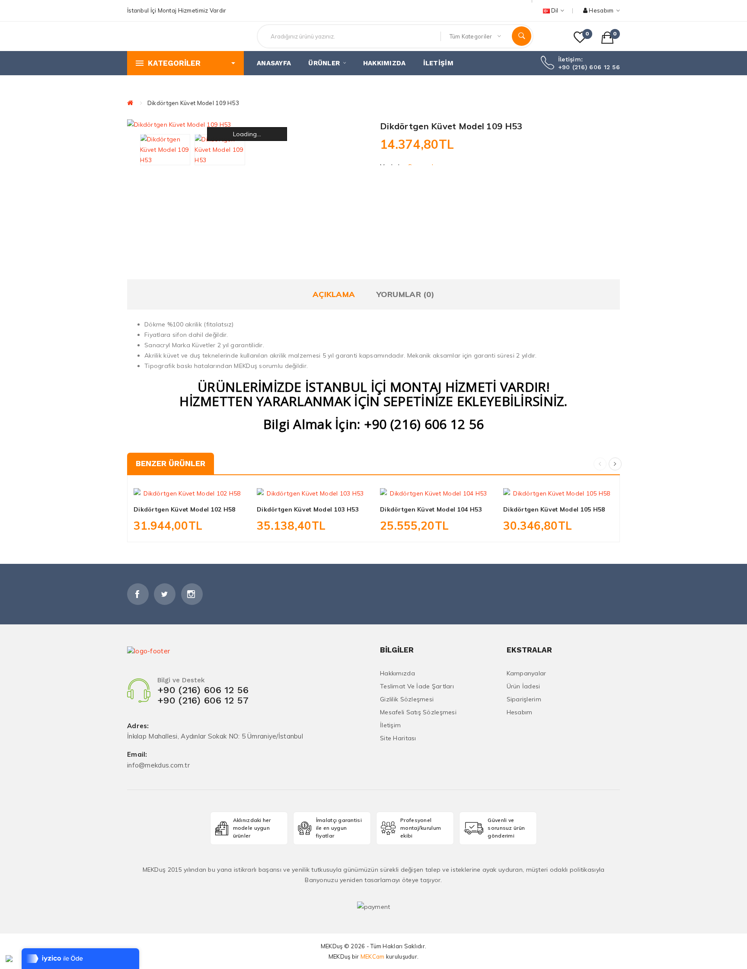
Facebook (138, 594)
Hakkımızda (397, 673)
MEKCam (373, 956)
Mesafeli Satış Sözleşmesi (418, 712)
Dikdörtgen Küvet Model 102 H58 (184, 509)
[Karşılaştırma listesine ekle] (208, 488)
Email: (137, 754)
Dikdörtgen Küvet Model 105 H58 (554, 509)
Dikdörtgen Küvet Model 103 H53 (307, 509)
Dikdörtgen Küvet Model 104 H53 (431, 509)
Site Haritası (398, 738)
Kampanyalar (526, 673)
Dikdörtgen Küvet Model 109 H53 (193, 102)
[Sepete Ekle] (169, 488)
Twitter (165, 594)
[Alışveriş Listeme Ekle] (189, 488)
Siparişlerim (524, 699)
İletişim (390, 725)
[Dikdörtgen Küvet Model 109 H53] (165, 149)
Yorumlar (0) (405, 294)
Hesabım (520, 712)
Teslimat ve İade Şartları (417, 686)
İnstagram (192, 594)
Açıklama (334, 294)
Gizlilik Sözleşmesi (407, 699)
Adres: (138, 726)
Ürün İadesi (523, 686)
